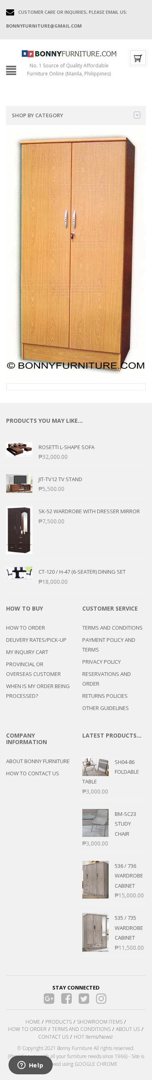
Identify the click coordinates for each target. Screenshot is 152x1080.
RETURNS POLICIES (105, 695)
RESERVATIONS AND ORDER (106, 678)
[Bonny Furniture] (69, 53)
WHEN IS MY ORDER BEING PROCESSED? (38, 690)
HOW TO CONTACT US (32, 773)
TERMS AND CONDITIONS (112, 627)
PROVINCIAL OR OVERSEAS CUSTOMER (33, 669)
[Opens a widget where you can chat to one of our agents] (30, 1066)
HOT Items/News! (93, 1036)
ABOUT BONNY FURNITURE (38, 761)
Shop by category (37, 115)
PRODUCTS (58, 1021)
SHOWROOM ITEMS (99, 1021)
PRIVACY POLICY (101, 661)
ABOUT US (128, 1029)
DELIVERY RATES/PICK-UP (36, 639)
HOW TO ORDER (25, 627)
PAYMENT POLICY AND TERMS (108, 644)
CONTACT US (53, 1036)
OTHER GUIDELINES (105, 708)
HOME (33, 1021)
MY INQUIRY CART (27, 652)
